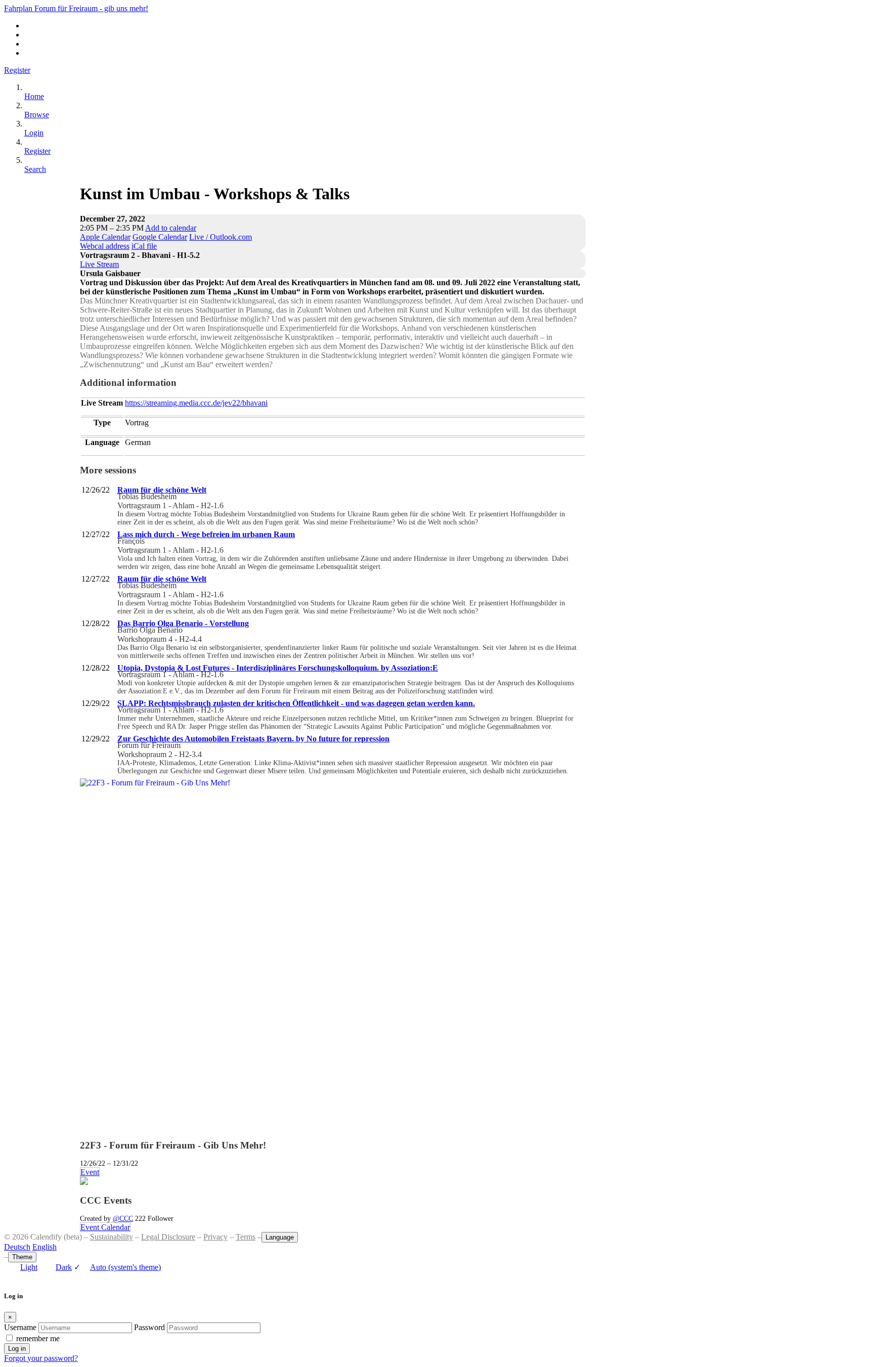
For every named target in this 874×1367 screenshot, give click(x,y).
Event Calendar (105, 1227)
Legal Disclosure (168, 1236)
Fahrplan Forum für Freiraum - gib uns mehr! (76, 8)
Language (280, 1237)
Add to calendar (170, 228)
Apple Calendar (105, 237)
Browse (36, 114)
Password (149, 1327)
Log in (17, 1348)
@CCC (123, 1218)
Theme (22, 1257)
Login (33, 132)
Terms (245, 1236)
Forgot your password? (41, 1358)
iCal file (144, 246)
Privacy (215, 1236)
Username (20, 1327)
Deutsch (17, 1247)
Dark (64, 1267)
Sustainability (111, 1236)
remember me (38, 1338)
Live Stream (99, 264)
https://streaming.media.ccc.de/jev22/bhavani (196, 403)
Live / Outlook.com (220, 237)
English (44, 1247)
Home (34, 96)
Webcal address (104, 246)
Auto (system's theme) (117, 1267)
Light (28, 1267)
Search (35, 169)
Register (17, 70)
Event (89, 1172)
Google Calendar (160, 237)
